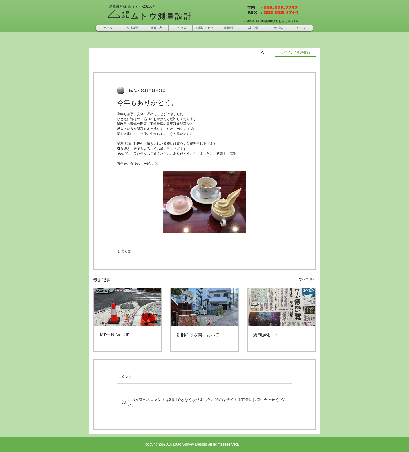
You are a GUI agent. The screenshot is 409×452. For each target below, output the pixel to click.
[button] (263, 52)
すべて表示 (307, 279)
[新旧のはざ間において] (204, 307)
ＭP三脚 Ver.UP (115, 334)
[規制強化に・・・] (281, 307)
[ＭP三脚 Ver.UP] (127, 307)
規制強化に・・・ (270, 334)
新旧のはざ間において (198, 334)
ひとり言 (124, 251)
